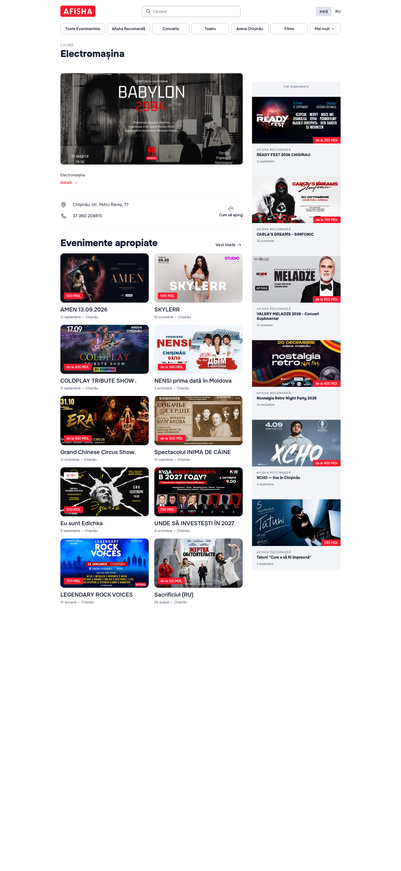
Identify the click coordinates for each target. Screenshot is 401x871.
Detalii (66, 182)
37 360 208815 (87, 215)
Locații (66, 44)
